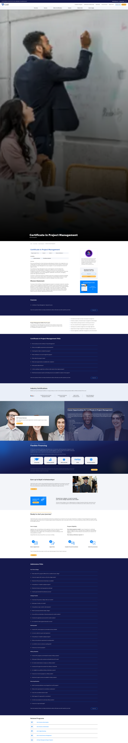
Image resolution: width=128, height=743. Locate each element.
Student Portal (121, 1)
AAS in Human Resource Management (44, 735)
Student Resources (115, 1)
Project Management (41, 243)
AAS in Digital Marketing (41, 731)
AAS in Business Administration (43, 726)
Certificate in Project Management (50, 243)
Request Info (118, 4)
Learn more (19, 423)
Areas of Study (35, 243)
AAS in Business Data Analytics (43, 722)
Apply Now (124, 4)
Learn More (94, 469)
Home (31, 243)
